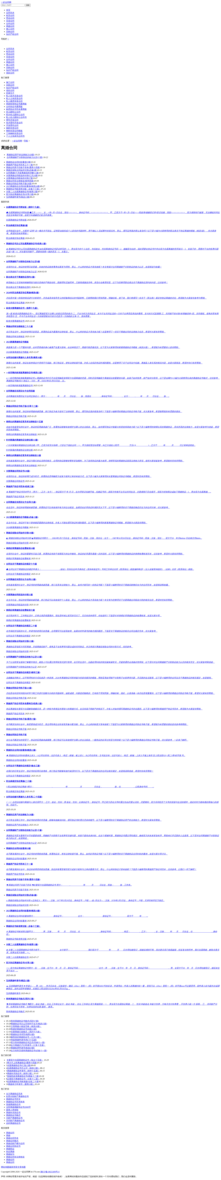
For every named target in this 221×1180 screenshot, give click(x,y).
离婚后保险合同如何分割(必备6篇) (21, 170)
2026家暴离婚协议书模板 (17, 352)
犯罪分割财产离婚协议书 (17, 1096)
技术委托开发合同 (14, 123)
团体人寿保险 (12, 1110)
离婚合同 (10, 26)
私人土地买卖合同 (14, 98)
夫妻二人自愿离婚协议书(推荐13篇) (22, 192)
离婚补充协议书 (13, 1112)
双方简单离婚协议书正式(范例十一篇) (28, 1042)
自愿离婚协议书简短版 (16, 220)
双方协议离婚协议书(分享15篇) (20, 194)
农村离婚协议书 (13, 1123)
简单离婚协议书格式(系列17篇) (25, 1021)
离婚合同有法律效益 (15, 336)
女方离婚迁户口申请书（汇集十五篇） (28, 1045)
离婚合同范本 (12, 1138)
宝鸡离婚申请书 (13, 993)
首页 (8, 10)
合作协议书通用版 (14, 106)
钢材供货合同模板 (14, 131)
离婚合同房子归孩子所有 (17, 890)
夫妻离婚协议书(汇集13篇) (19, 1065)
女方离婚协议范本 (14, 1094)
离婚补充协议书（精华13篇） (20, 1073)
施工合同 (10, 29)
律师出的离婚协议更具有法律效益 (21, 434)
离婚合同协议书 (13, 1146)
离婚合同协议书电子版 (16, 416)
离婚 (8, 1135)
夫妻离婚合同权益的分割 (17, 605)
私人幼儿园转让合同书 (16, 117)
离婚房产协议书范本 (15, 496)
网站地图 (5, 1167)
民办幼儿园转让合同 (15, 115)
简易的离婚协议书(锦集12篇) (24, 1029)
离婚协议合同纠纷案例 (16, 760)
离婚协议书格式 (13, 1115)
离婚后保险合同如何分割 (17, 543)
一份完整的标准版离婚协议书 (19, 385)
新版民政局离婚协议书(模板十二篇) (23, 1076)
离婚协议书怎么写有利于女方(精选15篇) (29, 1024)
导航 (26, 141)
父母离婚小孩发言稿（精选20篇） (26, 1026)
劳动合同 (10, 18)
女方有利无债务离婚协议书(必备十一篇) (29, 1050)
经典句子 (10, 93)
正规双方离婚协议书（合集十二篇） (23, 1079)
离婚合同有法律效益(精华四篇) (20, 181)
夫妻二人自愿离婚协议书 (17, 957)
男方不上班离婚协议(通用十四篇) (22, 1063)
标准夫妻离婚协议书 (15, 321)
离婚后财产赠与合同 (15, 1143)
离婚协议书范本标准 (15, 1102)
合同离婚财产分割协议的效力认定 (21, 272)
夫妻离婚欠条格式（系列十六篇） (26, 1032)
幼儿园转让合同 (13, 112)
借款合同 (10, 73)
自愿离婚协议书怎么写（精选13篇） (23, 1068)
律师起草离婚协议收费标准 (18, 558)
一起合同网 (6, 2)
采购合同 (10, 31)
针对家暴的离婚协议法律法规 (19, 450)
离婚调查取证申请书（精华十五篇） (23, 1071)
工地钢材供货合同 (14, 133)
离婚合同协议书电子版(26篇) (19, 183)
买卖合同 (10, 21)
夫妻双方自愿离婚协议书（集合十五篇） (25, 1060)
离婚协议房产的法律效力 (17, 825)
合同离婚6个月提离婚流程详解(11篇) (22, 173)
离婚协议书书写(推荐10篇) (23, 1034)
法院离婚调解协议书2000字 (18, 1107)
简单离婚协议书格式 (15, 1011)
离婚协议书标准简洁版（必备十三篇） (23, 189)
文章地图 (21, 1167)
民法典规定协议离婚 (15, 238)
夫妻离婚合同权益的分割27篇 (19, 178)
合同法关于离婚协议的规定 (18, 574)
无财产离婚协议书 (14, 1118)
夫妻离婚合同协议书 (15, 481)
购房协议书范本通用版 (16, 109)
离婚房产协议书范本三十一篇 (19, 165)
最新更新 (13, 1167)
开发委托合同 (12, 125)
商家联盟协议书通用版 (16, 104)
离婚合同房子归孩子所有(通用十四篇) (23, 167)
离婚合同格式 (12, 1141)
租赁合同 (10, 15)
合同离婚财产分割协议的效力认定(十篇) (25, 157)
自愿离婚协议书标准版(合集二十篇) (23, 1081)
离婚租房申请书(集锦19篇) (23, 1048)
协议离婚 (10, 1151)
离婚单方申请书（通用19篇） (21, 1084)
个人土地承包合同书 (15, 136)
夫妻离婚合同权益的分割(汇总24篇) (22, 175)
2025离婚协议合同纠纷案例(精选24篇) (23, 186)
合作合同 (10, 23)
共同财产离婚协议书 (15, 1120)
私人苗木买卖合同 (14, 96)
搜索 (28, 5)
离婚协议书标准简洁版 (16, 939)
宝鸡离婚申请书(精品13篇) (18, 197)
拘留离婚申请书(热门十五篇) (24, 1040)
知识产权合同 (12, 34)
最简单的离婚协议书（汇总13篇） (26, 1037)
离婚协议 (10, 1149)
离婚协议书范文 (13, 1099)
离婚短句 (10, 1154)
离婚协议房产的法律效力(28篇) (21, 155)
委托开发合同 (12, 120)
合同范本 (10, 13)
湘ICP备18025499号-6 (49, 1172)
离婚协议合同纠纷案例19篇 (18, 162)
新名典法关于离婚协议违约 (18, 287)
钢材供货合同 (12, 128)
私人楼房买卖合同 (14, 101)
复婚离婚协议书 (13, 1104)
